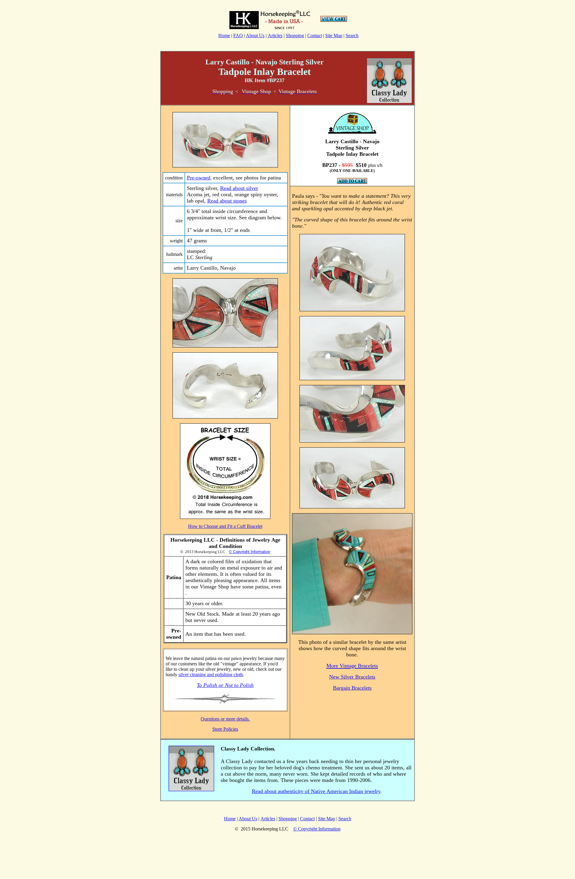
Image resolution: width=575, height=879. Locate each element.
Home (224, 35)
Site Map (333, 35)
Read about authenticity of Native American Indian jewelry (316, 791)
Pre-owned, (199, 178)
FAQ (238, 35)
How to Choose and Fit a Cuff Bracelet (225, 526)
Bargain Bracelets (352, 688)
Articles (275, 35)
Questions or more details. (225, 718)
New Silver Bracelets (352, 677)
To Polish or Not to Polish (225, 685)
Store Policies (225, 729)
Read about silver (239, 188)
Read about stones (227, 201)
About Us (255, 35)
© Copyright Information (249, 551)
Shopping (295, 35)
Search (352, 35)
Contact (314, 35)
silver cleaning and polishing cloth (210, 674)
